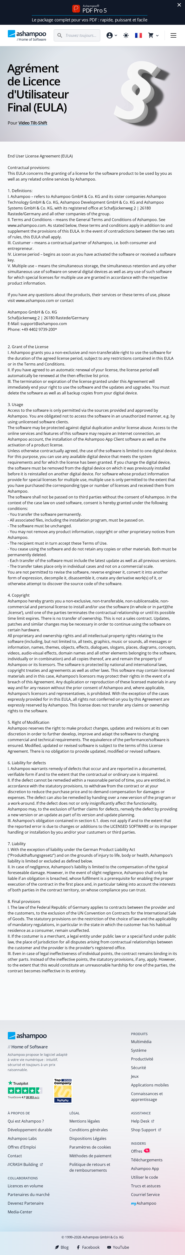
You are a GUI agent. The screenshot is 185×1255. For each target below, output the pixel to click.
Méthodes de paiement (90, 1155)
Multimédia (141, 1041)
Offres (139, 1151)
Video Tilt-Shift (33, 123)
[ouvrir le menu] (173, 35)
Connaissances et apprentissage (147, 1096)
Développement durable (30, 1129)
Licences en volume (25, 1186)
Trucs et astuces (146, 1186)
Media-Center (20, 1212)
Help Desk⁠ (140, 1121)
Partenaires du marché (29, 1194)
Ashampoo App (145, 1168)
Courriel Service (145, 1194)
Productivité (142, 1059)
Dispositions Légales (87, 1138)
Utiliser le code (144, 1177)
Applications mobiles (150, 1085)
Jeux (135, 1076)
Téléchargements (147, 1160)
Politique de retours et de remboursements (89, 1167)
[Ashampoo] (27, 1035)
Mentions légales (84, 1121)
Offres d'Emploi (22, 1147)
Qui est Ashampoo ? (26, 1121)
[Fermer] (179, 5)
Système (138, 1050)
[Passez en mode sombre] (126, 35)
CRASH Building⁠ (22, 1164)
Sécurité (138, 1067)
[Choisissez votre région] (138, 35)
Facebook (90, 1247)
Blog (65, 1247)
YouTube (121, 1247)
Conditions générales (88, 1129)
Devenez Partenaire (26, 1203)
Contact (15, 1155)
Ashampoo (143, 1204)
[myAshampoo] (111, 35)
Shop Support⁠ (143, 1129)
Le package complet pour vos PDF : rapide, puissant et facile (89, 20)
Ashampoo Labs (22, 1138)
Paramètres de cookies (90, 1147)
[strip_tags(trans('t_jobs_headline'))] (63, 1090)
